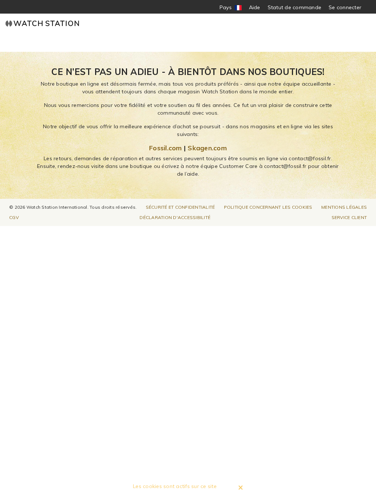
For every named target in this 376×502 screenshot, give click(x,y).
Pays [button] (231, 7)
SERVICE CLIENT (349, 217)
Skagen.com (207, 148)
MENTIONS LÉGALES (344, 207)
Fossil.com (165, 148)
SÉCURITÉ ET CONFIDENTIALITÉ (180, 207)
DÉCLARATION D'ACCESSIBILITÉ (175, 217)
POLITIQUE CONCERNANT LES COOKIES (268, 207)
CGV (14, 217)
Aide (254, 7)
